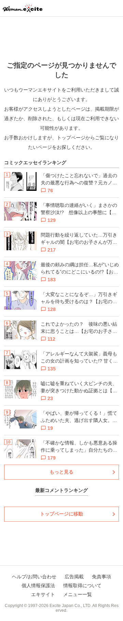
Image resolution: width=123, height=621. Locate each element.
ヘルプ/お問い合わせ (34, 576)
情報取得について (82, 585)
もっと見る (61, 472)
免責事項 (101, 576)
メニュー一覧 (77, 594)
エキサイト (43, 594)
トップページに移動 (61, 514)
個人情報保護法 (38, 585)
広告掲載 (74, 576)
